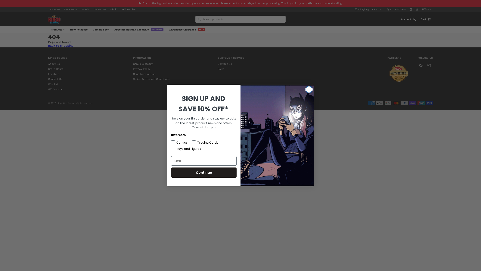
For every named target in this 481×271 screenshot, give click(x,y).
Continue (204, 172)
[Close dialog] (309, 89)
